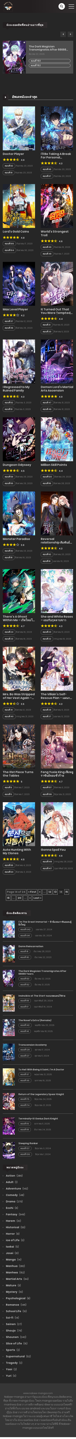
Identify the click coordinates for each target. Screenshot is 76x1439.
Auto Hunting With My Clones (17, 851)
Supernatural (18, 1356)
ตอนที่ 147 (47, 868)
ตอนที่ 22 (47, 638)
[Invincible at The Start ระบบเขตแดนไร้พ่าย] (9, 1003)
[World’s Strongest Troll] (57, 206)
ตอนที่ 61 (8, 172)
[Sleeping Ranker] (9, 1150)
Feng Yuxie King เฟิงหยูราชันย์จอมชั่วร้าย (57, 774)
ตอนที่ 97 (24, 1074)
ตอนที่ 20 (47, 331)
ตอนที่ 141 (24, 1031)
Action (14, 1175)
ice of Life (14, 1240)
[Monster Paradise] (19, 513)
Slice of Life (16, 1343)
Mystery (14, 1292)
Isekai (12, 1246)
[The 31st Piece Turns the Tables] (19, 746)
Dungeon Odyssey (17, 465)
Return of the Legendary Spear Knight (41, 1094)
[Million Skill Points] (57, 439)
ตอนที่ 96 (24, 1080)
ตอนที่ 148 (47, 861)
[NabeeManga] (8, 6)
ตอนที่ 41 (9, 709)
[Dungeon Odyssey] (19, 439)
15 (66, 892)
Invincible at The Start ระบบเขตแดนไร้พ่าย (41, 995)
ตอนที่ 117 (24, 1006)
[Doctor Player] (19, 128)
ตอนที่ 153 (36, 60)
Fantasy (15, 1214)
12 (50, 892)
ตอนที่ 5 (8, 794)
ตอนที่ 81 (8, 557)
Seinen (13, 1324)
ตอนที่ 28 (47, 709)
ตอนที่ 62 (9, 165)
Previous (63, 34)
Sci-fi (12, 1317)
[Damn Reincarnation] (9, 953)
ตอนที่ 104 (9, 250)
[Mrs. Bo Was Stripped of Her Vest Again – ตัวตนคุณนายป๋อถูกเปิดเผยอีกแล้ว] (19, 668)
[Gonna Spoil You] (57, 824)
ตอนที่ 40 (9, 716)
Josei (12, 1253)
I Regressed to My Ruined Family (16, 389)
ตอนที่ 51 (8, 409)
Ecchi (11, 1208)
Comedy (14, 1195)
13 (55, 892)
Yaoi (11, 1369)
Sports (12, 1350)
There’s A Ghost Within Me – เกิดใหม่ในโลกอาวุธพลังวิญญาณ (19, 620)
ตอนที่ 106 (25, 1154)
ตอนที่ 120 (47, 476)
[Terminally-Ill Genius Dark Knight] (9, 1126)
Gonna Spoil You (53, 850)
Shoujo (13, 1330)
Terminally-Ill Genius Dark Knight (38, 1118)
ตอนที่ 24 (9, 632)
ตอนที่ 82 (9, 550)
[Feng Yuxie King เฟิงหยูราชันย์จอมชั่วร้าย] (57, 746)
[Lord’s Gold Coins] (19, 206)
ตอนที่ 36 (9, 327)
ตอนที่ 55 (9, 483)
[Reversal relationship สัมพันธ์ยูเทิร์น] (57, 513)
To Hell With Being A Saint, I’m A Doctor (41, 1069)
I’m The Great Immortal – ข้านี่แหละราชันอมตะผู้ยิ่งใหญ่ (44, 923)
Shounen (15, 1337)
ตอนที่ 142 (25, 1025)
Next (70, 34)
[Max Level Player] (19, 283)
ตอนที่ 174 (24, 1105)
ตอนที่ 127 (24, 1055)
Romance (15, 1305)
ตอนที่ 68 (47, 169)
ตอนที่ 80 (24, 957)
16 (8, 898)
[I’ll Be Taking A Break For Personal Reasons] (57, 128)
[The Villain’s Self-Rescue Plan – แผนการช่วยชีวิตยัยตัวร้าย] (57, 668)
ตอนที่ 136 (47, 794)
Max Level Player (15, 309)
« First (32, 892)
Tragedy (13, 1363)
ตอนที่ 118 (24, 1000)
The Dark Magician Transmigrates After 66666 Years (47, 48)
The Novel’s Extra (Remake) (34, 1020)
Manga (13, 1259)
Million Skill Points (54, 465)
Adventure (16, 1188)
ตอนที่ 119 (47, 483)
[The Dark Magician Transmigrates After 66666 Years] (9, 978)
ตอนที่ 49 (47, 247)
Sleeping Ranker (28, 1143)
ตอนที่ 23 (9, 638)
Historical (15, 1227)
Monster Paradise (16, 539)
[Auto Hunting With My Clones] (19, 824)
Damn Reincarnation (30, 946)
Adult (11, 1182)
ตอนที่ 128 (25, 1049)
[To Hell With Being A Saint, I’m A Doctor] (9, 1076)
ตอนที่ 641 (25, 935)
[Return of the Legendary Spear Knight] (9, 1101)
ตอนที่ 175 (24, 1099)
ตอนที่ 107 (25, 1148)
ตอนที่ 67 (47, 176)
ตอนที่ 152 (36, 65)
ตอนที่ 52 (9, 402)
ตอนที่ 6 (8, 787)
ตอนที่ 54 (9, 871)
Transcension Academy (32, 1044)
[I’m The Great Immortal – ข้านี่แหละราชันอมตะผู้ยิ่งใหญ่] (9, 929)
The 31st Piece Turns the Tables (18, 774)
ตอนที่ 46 (47, 409)
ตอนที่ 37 (9, 321)
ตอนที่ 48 (47, 253)
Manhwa (15, 1272)
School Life (16, 1311)
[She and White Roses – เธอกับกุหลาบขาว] (57, 591)
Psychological (17, 1298)
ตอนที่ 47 (47, 402)
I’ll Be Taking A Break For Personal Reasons (56, 157)
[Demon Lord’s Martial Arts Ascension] (57, 361)
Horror (12, 1234)
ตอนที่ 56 (9, 476)
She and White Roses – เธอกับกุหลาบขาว (57, 618)
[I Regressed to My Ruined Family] (19, 361)
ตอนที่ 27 (47, 716)
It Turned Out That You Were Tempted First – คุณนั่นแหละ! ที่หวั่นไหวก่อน (56, 314)
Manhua (15, 1266)
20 (19, 898)
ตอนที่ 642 (25, 929)
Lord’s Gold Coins (16, 231)
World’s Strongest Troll (55, 233)
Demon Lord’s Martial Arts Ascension (57, 389)
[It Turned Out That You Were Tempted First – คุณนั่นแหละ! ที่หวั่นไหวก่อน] (57, 283)
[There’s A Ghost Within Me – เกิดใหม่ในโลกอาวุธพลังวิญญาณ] (19, 591)
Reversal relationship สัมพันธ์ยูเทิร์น (56, 542)
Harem (13, 1221)
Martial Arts (17, 1279)
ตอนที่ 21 (46, 324)
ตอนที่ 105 (9, 243)
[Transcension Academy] (9, 1052)
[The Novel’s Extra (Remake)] (9, 1027)
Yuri (10, 1376)
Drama (14, 1201)
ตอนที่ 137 (47, 787)
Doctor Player (13, 154)
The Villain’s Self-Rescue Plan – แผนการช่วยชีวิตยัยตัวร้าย (57, 697)
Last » (37, 898)
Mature (13, 1285)
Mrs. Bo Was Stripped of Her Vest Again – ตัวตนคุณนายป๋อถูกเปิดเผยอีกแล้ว (19, 699)
